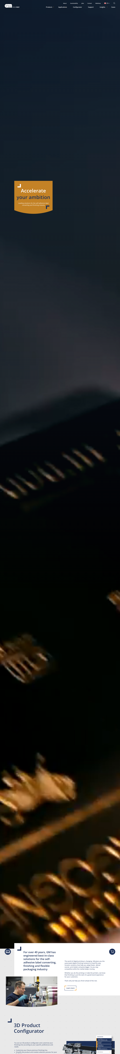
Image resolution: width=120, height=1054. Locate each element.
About (65, 3)
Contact (89, 3)
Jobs (82, 3)
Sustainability (74, 3)
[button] (107, 3)
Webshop (98, 3)
